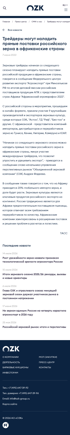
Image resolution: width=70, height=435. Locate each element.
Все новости (15, 30)
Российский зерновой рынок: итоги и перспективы (34, 327)
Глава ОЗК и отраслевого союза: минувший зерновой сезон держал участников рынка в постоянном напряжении (30, 294)
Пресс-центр (47, 362)
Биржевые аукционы (15, 367)
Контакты (45, 367)
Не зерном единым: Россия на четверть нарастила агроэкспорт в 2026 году (34, 312)
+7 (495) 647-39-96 (29, 393)
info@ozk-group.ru (20, 399)
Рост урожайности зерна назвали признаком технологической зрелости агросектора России (33, 260)
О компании (11, 357)
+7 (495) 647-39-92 (18, 388)
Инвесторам (10, 373)
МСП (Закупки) (48, 357)
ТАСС (63, 233)
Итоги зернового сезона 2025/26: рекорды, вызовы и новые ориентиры (34, 276)
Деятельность (11, 362)
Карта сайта (10, 404)
